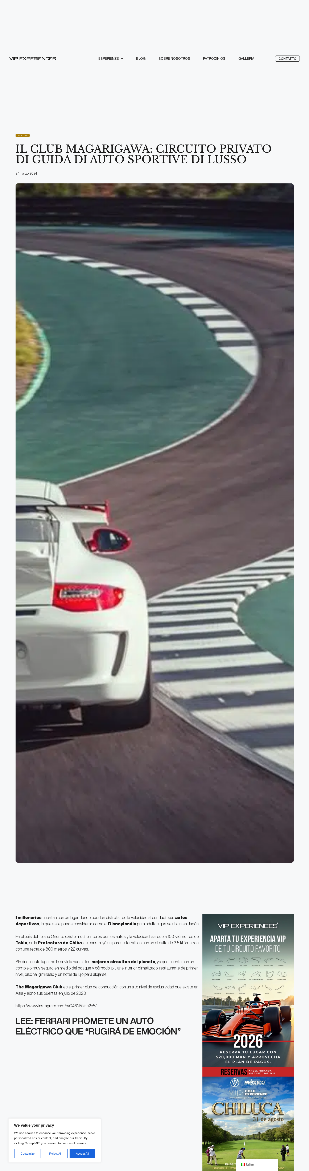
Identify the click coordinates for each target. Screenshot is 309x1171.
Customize (28, 1153)
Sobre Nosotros (174, 58)
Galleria (246, 58)
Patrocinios (214, 58)
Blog (140, 58)
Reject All (55, 1153)
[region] (54, 1140)
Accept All (82, 1153)
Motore (23, 135)
